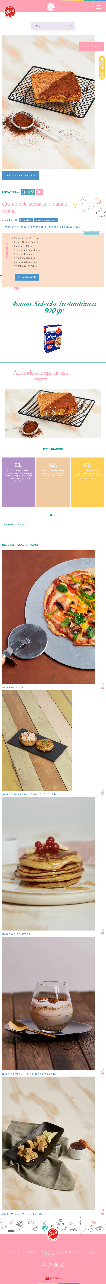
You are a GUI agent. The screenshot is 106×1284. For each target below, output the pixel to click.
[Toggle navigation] (98, 7)
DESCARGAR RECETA (20, 176)
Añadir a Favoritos (46, 220)
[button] (51, 515)
